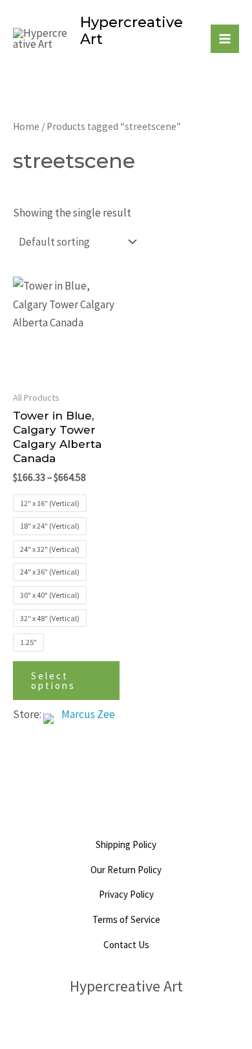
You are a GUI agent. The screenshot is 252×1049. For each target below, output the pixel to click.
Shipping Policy (126, 844)
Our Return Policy (126, 870)
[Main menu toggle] (225, 39)
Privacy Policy (126, 894)
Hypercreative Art (131, 31)
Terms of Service (126, 919)
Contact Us (126, 944)
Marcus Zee (88, 714)
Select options (53, 681)
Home (26, 126)
